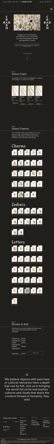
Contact (46, 421)
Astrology (35, 422)
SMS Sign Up (46, 423)
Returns (23, 421)
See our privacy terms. (5, 443)
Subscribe (16, 421)
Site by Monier (5, 430)
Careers (46, 426)
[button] (3, 441)
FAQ (21, 422)
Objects (10, 1)
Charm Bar (15, 1)
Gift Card (23, 424)
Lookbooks (35, 424)
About (33, 421)
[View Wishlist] (47, 2)
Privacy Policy (23, 429)
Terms (22, 426)
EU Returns (23, 433)
